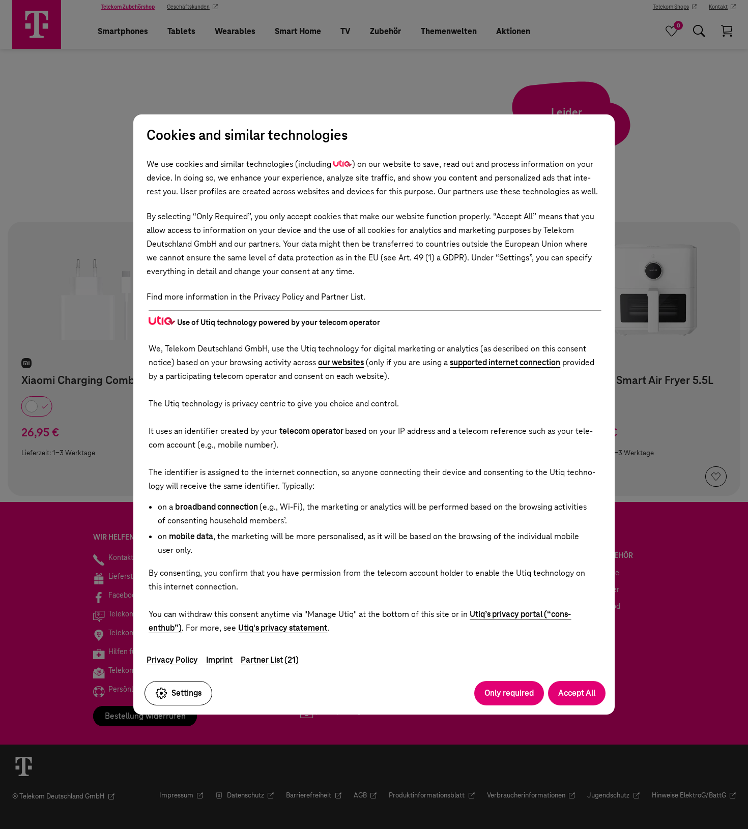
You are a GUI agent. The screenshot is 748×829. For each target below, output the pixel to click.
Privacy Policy (172, 660)
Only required (509, 693)
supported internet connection (505, 362)
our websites (341, 362)
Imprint (219, 660)
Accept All (576, 693)
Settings (186, 693)
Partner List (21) (270, 660)
